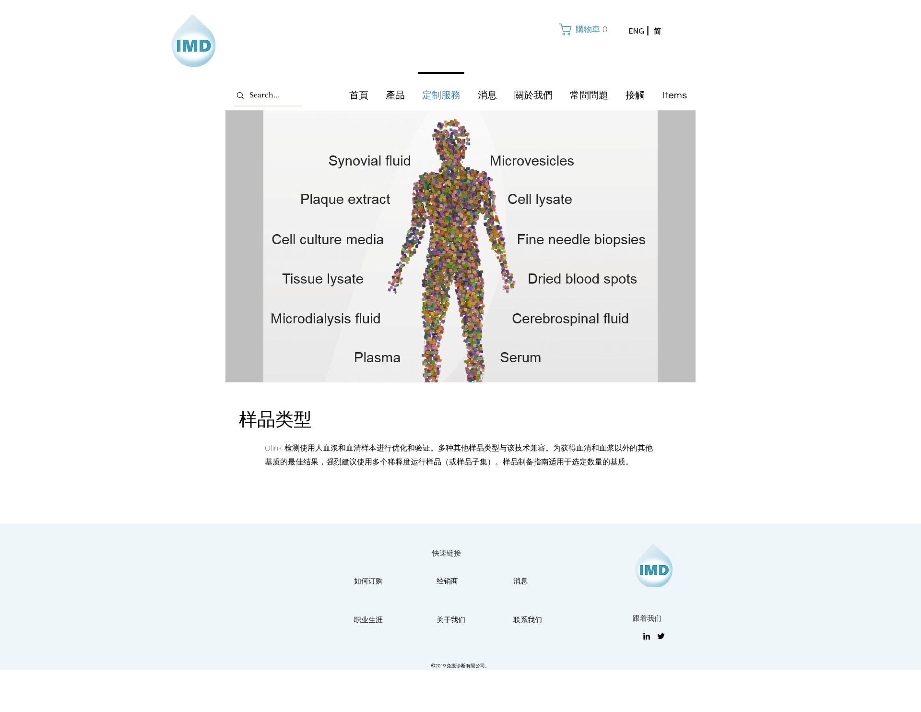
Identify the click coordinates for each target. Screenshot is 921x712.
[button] (582, 30)
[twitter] (661, 636)
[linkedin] (646, 636)
